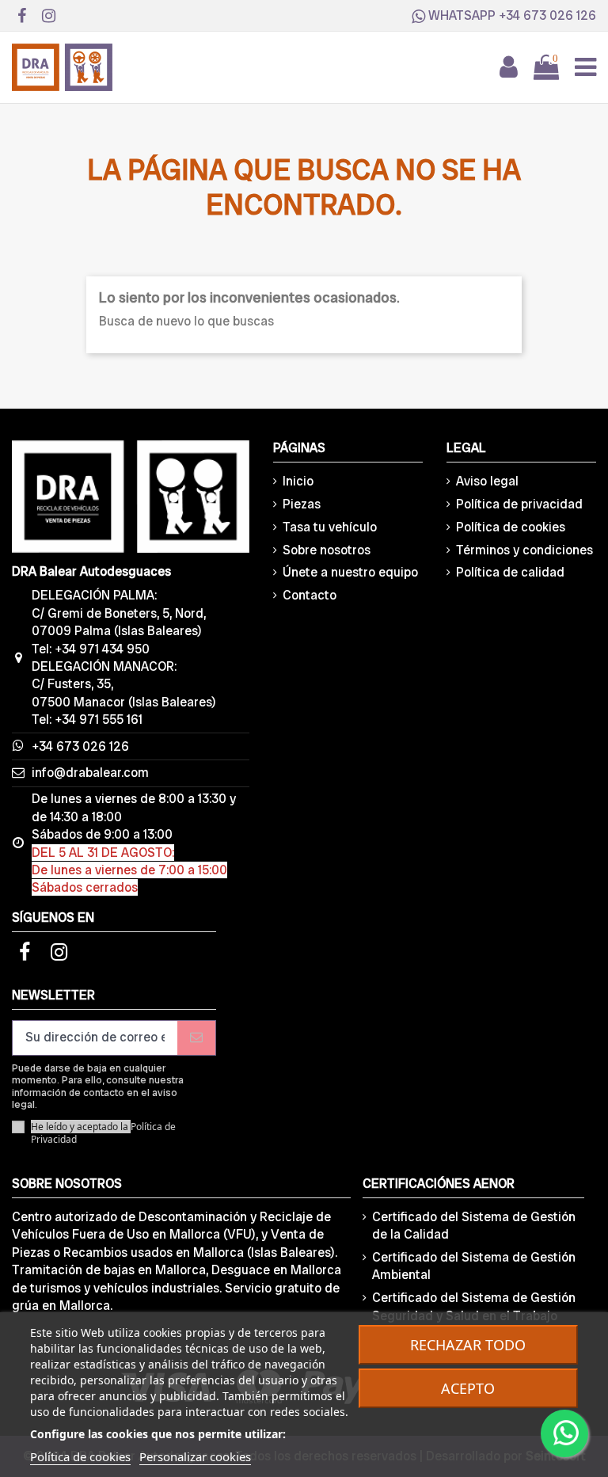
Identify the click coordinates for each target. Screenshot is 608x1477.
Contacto (309, 595)
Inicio (298, 481)
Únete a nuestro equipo (350, 572)
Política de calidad (510, 572)
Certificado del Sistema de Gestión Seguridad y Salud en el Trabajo (474, 1306)
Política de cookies (510, 527)
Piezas (302, 504)
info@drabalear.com (90, 772)
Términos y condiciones (524, 550)
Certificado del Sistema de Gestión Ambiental (474, 1266)
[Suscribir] (196, 1038)
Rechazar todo (468, 1344)
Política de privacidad (519, 504)
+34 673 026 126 (547, 15)
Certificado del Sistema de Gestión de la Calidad (474, 1226)
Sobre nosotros (326, 550)
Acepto (468, 1388)
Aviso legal (487, 481)
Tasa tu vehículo (330, 527)
